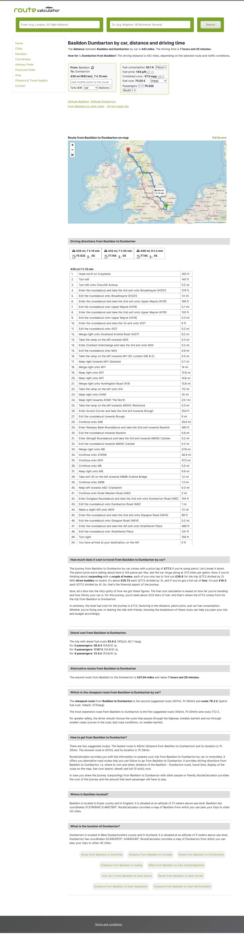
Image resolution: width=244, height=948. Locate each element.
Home (19, 43)
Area (18, 75)
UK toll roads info (118, 106)
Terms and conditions (108, 924)
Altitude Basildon (78, 101)
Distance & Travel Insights (31, 80)
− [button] (72, 150)
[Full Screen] (72, 154)
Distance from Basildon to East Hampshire (120, 886)
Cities (18, 48)
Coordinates (23, 59)
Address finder (24, 64)
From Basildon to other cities (86, 106)
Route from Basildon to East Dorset (180, 875)
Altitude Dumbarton (103, 101)
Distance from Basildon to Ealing (121, 865)
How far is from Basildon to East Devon (127, 875)
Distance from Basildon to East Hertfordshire (182, 886)
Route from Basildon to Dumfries (101, 854)
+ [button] (72, 145)
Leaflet (197, 222)
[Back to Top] (239, 938)
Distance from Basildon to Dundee (150, 854)
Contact (20, 85)
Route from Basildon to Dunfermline (201, 854)
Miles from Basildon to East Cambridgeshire (176, 865)
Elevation (21, 53)
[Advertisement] (39, 147)
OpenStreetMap (209, 222)
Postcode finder (25, 69)
